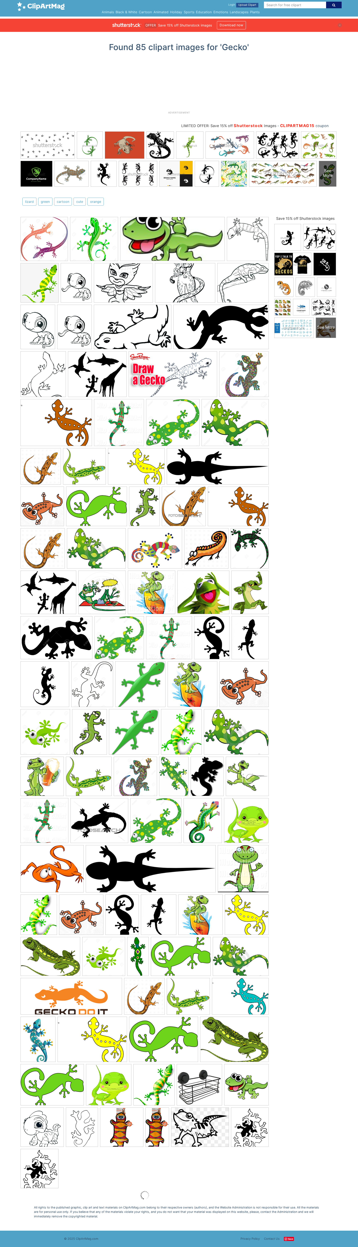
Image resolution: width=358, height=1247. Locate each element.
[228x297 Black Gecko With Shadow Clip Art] (207, 778)
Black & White (126, 12)
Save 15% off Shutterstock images (305, 218)
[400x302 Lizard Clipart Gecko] (236, 733)
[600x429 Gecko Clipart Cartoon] (96, 508)
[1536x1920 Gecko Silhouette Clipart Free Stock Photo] (250, 639)
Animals (108, 12)
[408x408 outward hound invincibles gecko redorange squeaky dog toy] (121, 1129)
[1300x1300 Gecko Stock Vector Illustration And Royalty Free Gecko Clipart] (94, 241)
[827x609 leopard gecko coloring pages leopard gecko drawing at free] (123, 284)
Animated (161, 12)
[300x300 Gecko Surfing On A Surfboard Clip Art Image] (192, 686)
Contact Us (272, 1238)
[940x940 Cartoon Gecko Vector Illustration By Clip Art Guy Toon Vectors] (102, 594)
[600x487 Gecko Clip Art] (52, 870)
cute (79, 202)
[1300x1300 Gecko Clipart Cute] (45, 733)
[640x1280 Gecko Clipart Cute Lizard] (138, 958)
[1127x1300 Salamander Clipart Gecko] (249, 550)
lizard (29, 202)
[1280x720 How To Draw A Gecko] (173, 376)
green (45, 202)
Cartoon (145, 12)
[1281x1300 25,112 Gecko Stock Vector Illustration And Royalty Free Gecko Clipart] (44, 241)
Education (204, 12)
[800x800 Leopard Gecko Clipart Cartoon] (108, 1086)
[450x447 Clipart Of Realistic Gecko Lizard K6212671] (184, 508)
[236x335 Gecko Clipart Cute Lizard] (144, 508)
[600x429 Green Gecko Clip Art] (52, 1086)
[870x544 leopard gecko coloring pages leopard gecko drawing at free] (132, 329)
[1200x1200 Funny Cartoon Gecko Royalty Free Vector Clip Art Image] (206, 550)
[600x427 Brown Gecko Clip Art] (56, 424)
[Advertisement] (179, 83)
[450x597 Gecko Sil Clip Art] (122, 916)
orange (95, 202)
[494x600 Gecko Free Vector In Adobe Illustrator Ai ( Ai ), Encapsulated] (39, 916)
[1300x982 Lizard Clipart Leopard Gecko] (235, 424)
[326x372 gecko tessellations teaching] (249, 1129)
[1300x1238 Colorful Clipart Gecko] (156, 822)
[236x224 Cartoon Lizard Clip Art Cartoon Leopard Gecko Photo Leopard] (119, 639)
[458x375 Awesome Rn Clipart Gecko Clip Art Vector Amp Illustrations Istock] (155, 550)
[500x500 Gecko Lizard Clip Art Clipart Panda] (244, 685)
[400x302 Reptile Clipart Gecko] (96, 550)
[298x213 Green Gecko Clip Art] (180, 958)
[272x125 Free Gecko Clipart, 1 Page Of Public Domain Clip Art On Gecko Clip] (172, 241)
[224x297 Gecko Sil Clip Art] (211, 639)
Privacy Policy (250, 1238)
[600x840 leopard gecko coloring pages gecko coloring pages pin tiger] (76, 284)
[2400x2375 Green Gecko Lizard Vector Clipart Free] (140, 686)
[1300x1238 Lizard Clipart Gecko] (172, 424)
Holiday (176, 12)
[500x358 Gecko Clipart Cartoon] (50, 958)
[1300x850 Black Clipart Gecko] (56, 639)
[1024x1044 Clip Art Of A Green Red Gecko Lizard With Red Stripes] (119, 424)
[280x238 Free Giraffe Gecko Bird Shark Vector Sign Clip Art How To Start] (97, 376)
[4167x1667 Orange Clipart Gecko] (71, 998)
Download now (231, 25)
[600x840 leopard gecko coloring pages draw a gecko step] (74, 329)
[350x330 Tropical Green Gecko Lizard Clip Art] (84, 468)
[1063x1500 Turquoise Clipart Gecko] (38, 1041)
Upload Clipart (247, 4)
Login (231, 4)
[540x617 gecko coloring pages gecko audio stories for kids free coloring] (247, 241)
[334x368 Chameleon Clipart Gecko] (154, 1086)
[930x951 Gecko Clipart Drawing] (45, 686)
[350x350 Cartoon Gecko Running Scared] (247, 778)
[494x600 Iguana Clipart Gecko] (181, 733)
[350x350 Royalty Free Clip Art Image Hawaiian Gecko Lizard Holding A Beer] (42, 778)
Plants (255, 12)
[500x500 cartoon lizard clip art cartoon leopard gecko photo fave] (246, 1086)
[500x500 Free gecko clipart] (42, 508)
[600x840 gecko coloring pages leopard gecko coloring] (38, 329)
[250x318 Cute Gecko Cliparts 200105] (203, 822)
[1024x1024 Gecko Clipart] (151, 594)
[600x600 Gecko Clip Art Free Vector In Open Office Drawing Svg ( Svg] (246, 916)
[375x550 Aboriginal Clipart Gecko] (173, 778)
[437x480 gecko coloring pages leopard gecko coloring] (43, 376)
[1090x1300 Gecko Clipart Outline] (92, 686)
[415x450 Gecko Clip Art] (246, 822)
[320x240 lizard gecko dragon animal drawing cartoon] (200, 1129)
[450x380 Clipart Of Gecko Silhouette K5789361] (99, 822)
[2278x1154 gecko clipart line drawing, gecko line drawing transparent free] (221, 329)
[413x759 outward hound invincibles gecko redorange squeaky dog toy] (157, 1129)
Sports (189, 12)
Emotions (220, 12)
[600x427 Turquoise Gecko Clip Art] (240, 998)
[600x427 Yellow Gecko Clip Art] (136, 468)
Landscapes (239, 12)
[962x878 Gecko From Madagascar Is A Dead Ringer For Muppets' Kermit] (203, 594)
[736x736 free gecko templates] (42, 1129)
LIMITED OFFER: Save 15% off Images (228, 126)
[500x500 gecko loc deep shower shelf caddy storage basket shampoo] (199, 1086)
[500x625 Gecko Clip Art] (250, 594)
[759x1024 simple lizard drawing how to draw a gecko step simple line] (82, 1129)
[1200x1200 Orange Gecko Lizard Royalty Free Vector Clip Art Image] (41, 468)
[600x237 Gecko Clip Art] (217, 468)
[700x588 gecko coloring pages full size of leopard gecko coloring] (243, 284)
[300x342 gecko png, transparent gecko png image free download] (39, 284)
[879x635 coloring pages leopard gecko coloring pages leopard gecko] (185, 285)
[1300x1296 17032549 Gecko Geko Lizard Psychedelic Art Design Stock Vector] (243, 375)
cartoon (63, 202)
